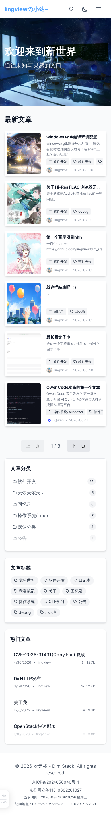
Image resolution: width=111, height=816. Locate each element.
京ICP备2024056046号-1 (55, 782)
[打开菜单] (98, 9)
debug (83, 211)
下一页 (78, 446)
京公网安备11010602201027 (55, 790)
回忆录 (59, 311)
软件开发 (60, 162)
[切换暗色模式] (85, 9)
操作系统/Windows (68, 412)
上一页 (33, 446)
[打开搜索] (72, 9)
